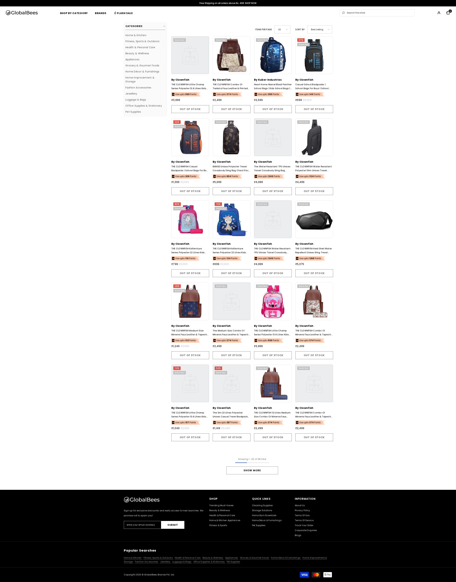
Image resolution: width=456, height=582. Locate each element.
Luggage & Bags (182, 561)
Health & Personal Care (188, 557)
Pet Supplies (233, 561)
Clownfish (182, 80)
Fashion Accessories (147, 561)
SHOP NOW (250, 3)
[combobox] (379, 12)
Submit (172, 525)
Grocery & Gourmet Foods (255, 557)
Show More (252, 470)
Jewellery (165, 561)
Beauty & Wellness (213, 557)
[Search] (377, 12)
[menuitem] (145, 35)
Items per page (263, 29)
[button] (282, 29)
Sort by (300, 29)
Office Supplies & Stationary (209, 561)
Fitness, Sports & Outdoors (158, 557)
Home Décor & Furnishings (286, 557)
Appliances (232, 557)
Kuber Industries (270, 80)
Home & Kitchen (133, 557)
